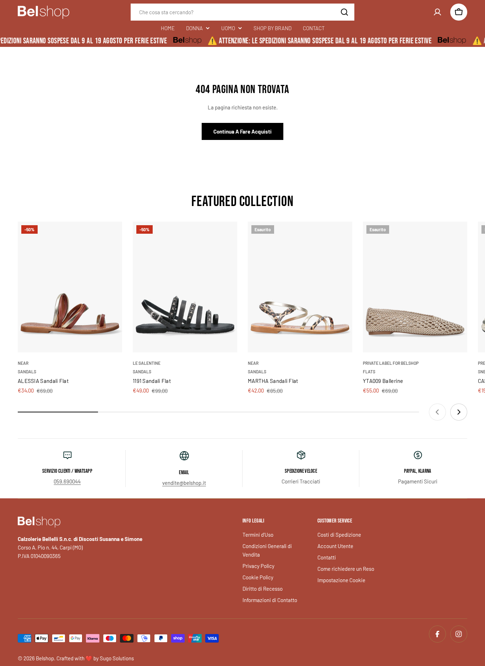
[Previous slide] (437, 412)
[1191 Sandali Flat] (185, 287)
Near (23, 363)
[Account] (437, 12)
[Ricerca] (344, 12)
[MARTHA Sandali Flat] (300, 287)
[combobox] (242, 12)
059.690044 (67, 481)
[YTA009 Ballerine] (415, 287)
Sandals (27, 371)
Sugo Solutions (117, 658)
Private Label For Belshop (391, 363)
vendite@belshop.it (184, 483)
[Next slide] (458, 412)
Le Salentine (146, 363)
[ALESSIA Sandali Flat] (70, 287)
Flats (369, 371)
